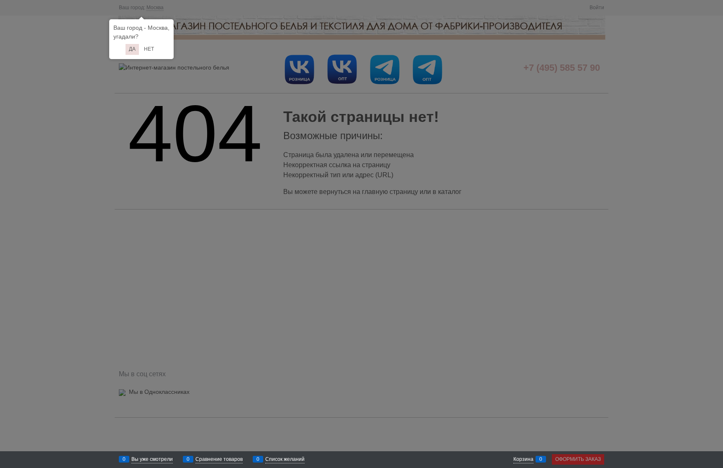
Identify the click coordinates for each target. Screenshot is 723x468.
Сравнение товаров (219, 459)
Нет (149, 49)
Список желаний (285, 459)
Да (132, 49)
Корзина (523, 459)
